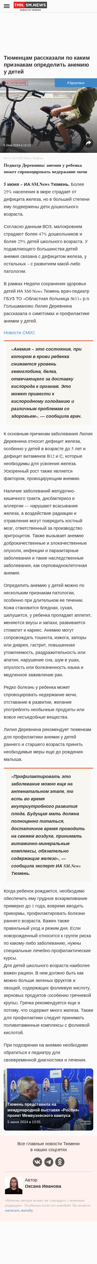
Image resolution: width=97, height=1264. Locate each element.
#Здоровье (76, 83)
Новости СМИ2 (19, 332)
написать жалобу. (19, 1210)
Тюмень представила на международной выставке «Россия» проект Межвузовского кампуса (43, 1109)
